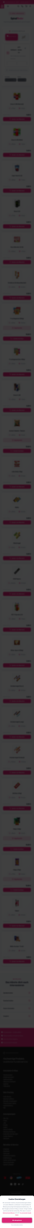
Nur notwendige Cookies (17, 1224)
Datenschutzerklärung (9, 1213)
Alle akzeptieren (17, 1220)
